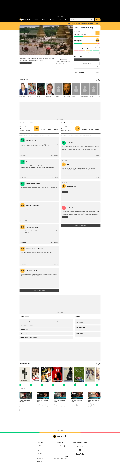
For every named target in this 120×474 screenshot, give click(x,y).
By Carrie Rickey (55, 199)
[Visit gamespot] (80, 447)
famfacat (68, 208)
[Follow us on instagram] (60, 446)
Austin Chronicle (29, 270)
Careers (40, 450)
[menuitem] (36, 19)
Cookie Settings (40, 461)
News (66, 19)
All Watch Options (87, 63)
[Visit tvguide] (80, 451)
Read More (65, 192)
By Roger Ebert (23, 242)
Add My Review (87, 52)
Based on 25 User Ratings (79, 41)
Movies (43, 19)
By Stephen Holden (24, 220)
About (40, 445)
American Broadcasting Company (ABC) (85, 23)
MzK (66, 164)
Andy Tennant (64, 59)
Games (36, 19)
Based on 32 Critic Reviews (80, 34)
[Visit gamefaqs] (80, 454)
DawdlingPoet (69, 186)
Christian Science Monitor (32, 249)
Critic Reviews (24, 123)
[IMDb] (67, 456)
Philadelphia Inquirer (30, 183)
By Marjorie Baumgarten (25, 285)
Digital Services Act (40, 456)
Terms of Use (40, 458)
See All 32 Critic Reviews (39, 290)
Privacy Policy (40, 453)
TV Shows (51, 19)
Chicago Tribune (29, 140)
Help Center (40, 448)
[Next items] (99, 80)
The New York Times (30, 205)
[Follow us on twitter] (64, 446)
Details (22, 316)
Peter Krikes (61, 63)
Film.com (26, 162)
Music (59, 19)
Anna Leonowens (64, 61)
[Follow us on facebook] (56, 446)
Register (98, 19)
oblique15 (68, 143)
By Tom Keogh (23, 177)
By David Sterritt (23, 264)
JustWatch (97, 66)
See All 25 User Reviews (80, 225)
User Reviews (65, 123)
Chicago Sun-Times (30, 227)
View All (28, 79)
